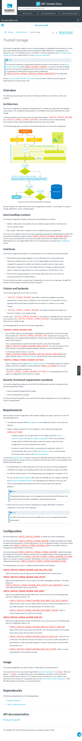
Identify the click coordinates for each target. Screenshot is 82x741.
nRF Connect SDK (41, 25)
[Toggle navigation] (78, 20)
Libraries (10, 32)
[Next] (56, 32)
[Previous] (52, 32)
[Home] (5, 32)
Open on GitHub (67, 33)
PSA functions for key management (53, 679)
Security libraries (21, 32)
